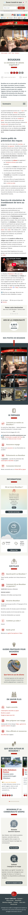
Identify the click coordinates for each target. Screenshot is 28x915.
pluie (11, 287)
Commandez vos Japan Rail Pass (13, 437)
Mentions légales (7, 902)
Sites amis (22, 902)
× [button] (26, 1)
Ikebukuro (17, 53)
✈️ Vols (15, 18)
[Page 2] (10, 801)
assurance (10, 448)
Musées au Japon (5, 713)
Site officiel (4, 734)
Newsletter (18, 900)
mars (22, 110)
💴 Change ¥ (10, 18)
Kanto (9, 53)
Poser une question (14, 848)
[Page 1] (9, 801)
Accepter (14, 507)
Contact (16, 902)
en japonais (11, 146)
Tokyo (13, 53)
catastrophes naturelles (7, 460)
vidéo (4, 255)
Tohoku (15, 112)
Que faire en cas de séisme (14, 675)
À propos (19, 898)
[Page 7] (16, 801)
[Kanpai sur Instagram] (22, 15)
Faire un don (9, 900)
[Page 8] (17, 801)
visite (21, 274)
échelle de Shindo (11, 162)
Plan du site (13, 904)
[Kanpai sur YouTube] (24, 15)
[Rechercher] (24, 11)
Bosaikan (5, 302)
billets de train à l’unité (15, 439)
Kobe (9, 229)
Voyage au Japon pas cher (8, 715)
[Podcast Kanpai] (26, 15)
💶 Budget (3, 18)
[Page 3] (11, 801)
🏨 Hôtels (20, 18)
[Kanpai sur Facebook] (18, 15)
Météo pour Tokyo (14, 550)
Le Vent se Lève (11, 183)
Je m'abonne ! (21, 8)
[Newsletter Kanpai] (15, 15)
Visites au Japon (4, 53)
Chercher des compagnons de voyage (14, 882)
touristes (20, 144)
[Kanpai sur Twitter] (20, 15)
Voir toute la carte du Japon (14, 512)
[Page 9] (18, 801)
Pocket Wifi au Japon (20, 469)
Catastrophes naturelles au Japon (10, 710)
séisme (15, 160)
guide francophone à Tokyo (15, 633)
